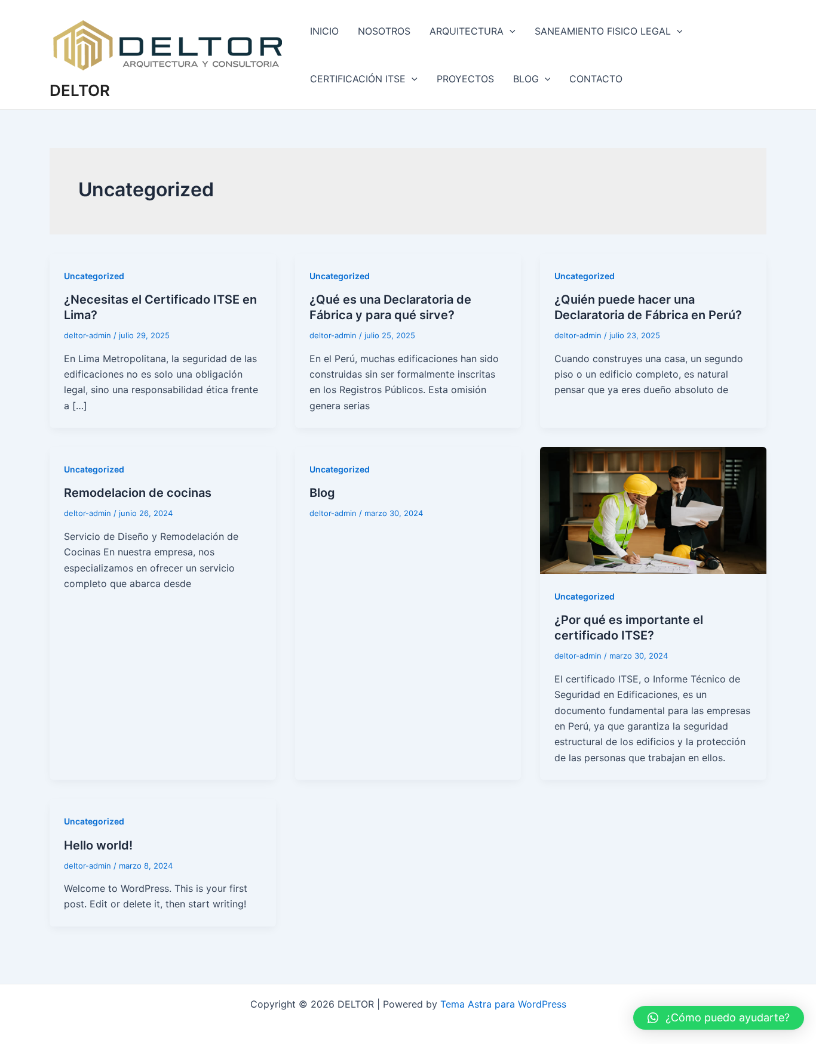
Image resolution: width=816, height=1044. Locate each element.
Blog (322, 493)
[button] (718, 1018)
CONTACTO (595, 79)
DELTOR (80, 90)
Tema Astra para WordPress (503, 1004)
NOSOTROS (384, 31)
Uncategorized (94, 276)
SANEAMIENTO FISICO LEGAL (603, 31)
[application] (510, 31)
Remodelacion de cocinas (137, 493)
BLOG (526, 79)
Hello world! (98, 845)
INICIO (324, 31)
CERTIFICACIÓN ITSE (358, 79)
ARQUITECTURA (467, 31)
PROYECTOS (465, 79)
